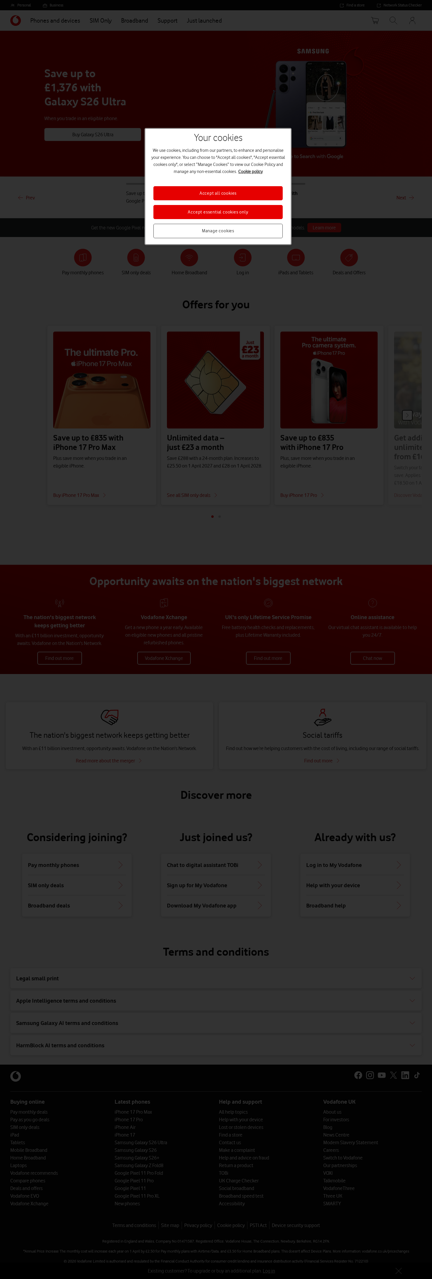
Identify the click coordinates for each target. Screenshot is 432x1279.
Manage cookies (218, 230)
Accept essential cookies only (218, 212)
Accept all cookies (218, 193)
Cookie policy (250, 171)
